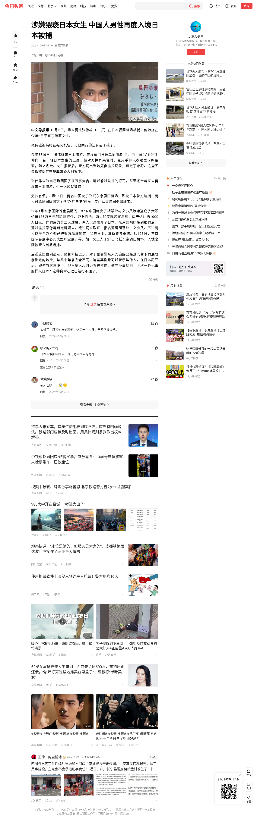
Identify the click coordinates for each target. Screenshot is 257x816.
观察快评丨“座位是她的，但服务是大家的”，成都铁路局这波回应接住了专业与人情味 (77, 549)
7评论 (49, 684)
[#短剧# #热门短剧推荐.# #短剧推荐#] (62, 711)
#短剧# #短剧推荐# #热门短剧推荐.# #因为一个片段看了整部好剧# (126, 736)
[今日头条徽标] (14, 6)
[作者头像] (195, 26)
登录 (247, 6)
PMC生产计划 (87, 809)
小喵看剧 (36, 745)
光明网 (35, 594)
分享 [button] (15, 81)
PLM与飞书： (51, 809)
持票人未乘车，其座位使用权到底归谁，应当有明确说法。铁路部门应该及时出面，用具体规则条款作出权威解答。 (76, 432)
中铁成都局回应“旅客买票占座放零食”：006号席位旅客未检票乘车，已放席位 (77, 459)
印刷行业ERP (105, 813)
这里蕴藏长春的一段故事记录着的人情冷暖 (205, 351)
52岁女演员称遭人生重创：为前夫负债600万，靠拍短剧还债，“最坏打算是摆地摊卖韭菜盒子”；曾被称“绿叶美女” (77, 672)
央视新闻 (36, 493)
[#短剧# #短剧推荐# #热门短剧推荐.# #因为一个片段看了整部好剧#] (127, 711)
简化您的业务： (124, 813)
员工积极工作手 (86, 813)
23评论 (47, 535)
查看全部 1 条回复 (51, 367)
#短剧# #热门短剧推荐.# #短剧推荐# (59, 733)
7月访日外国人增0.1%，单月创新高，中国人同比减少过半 (205, 127)
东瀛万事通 (61, 45)
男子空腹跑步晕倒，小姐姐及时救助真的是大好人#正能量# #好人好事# (126, 645)
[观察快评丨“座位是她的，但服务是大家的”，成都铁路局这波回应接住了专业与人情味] (143, 555)
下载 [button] (248, 798)
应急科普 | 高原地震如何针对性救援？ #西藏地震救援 (206, 296)
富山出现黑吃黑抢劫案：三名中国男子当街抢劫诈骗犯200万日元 (205, 91)
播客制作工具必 (125, 809)
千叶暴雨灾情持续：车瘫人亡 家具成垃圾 (205, 145)
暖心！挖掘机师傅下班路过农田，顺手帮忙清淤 (61, 645)
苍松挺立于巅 (104, 745)
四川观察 (36, 564)
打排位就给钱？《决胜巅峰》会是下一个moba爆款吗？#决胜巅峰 (205, 369)
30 (50, 800)
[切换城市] (56, 6)
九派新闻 (36, 475)
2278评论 (51, 445)
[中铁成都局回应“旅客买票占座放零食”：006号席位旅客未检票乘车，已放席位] (143, 465)
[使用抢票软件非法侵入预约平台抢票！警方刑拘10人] (143, 585)
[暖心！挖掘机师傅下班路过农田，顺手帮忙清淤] (62, 621)
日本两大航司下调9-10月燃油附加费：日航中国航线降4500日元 (205, 73)
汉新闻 (35, 535)
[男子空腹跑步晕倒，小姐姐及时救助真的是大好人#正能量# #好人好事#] (127, 621)
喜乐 (98, 654)
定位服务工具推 (65, 813)
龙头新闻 (36, 684)
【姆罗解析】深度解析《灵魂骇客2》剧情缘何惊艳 (205, 332)
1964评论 (51, 564)
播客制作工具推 (146, 809)
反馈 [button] (248, 788)
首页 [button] (248, 775)
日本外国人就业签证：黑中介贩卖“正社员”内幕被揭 (205, 109)
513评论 (50, 475)
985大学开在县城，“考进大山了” (58, 504)
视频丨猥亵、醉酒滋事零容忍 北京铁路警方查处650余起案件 (81, 486)
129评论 (50, 654)
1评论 (49, 493)
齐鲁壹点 (36, 445)
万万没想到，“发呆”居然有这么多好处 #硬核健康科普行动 (205, 314)
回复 (43, 336)
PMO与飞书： (105, 809)
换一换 (222, 178)
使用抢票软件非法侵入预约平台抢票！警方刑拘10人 (74, 576)
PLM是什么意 (69, 809)
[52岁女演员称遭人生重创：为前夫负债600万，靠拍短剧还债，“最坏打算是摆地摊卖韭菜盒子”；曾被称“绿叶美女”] (143, 675)
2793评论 (51, 745)
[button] (31, 6)
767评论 (120, 745)
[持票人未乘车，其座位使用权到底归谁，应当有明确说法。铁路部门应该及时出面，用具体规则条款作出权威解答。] (143, 435)
